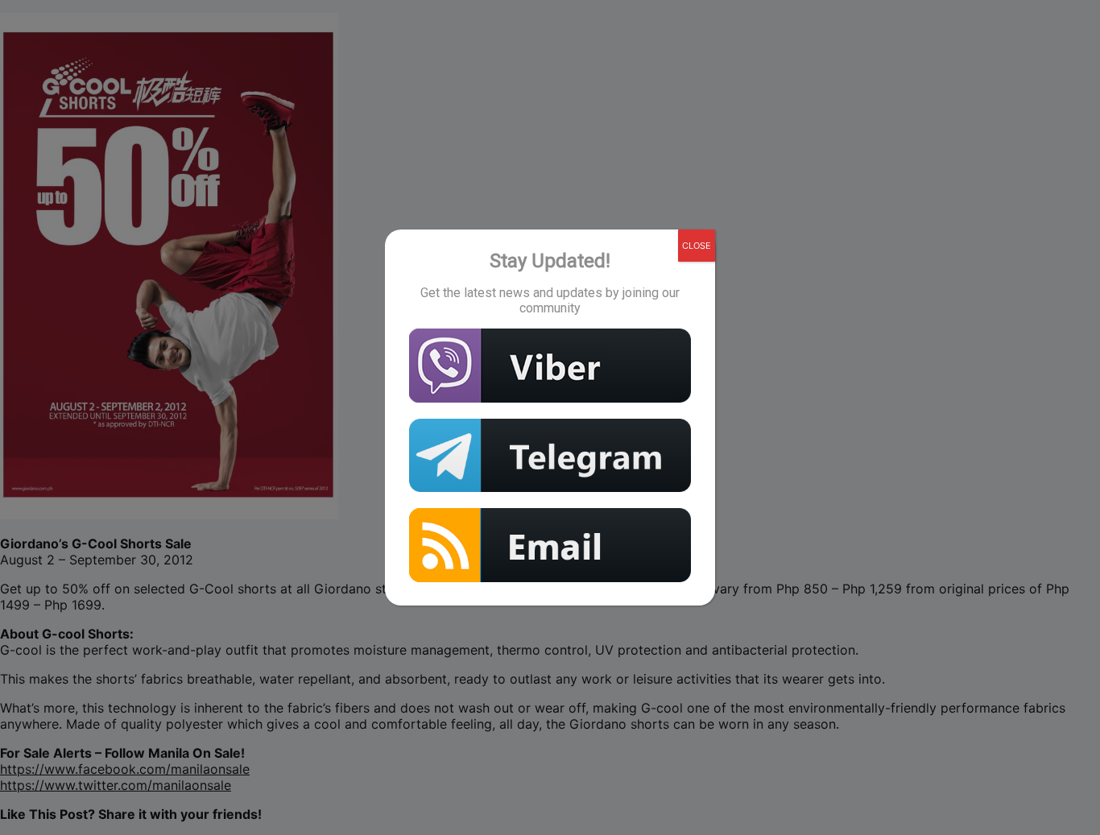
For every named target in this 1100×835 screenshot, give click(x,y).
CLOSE (696, 245)
